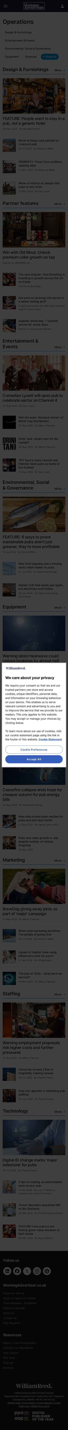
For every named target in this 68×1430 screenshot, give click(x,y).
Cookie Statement (50, 739)
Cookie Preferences (34, 749)
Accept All (34, 759)
